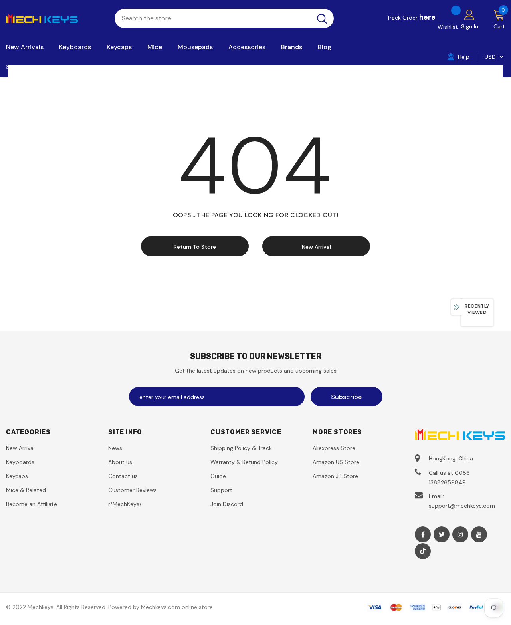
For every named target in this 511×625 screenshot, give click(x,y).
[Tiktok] (423, 551)
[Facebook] (423, 534)
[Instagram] (460, 534)
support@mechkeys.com (462, 505)
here (427, 17)
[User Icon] (469, 14)
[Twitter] (442, 534)
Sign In (469, 26)
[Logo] (54, 18)
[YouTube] (479, 534)
